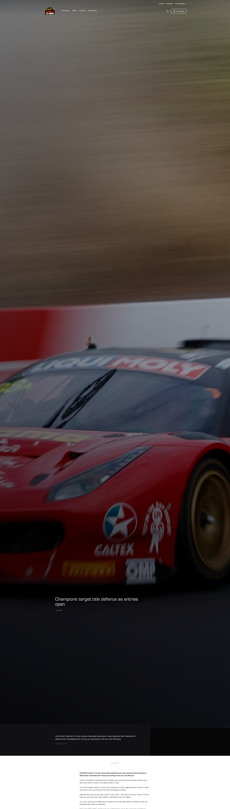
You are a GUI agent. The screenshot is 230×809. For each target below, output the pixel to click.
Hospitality (169, 3)
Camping (161, 3)
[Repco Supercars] (52, 11)
